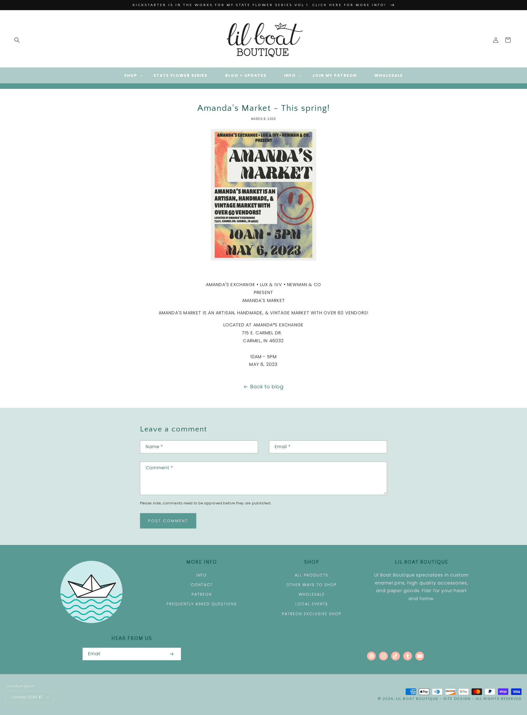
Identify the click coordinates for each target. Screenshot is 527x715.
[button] (17, 40)
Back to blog (267, 386)
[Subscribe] (171, 654)
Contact (202, 584)
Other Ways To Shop (311, 584)
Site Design (457, 698)
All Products (311, 575)
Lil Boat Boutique (417, 698)
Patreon (202, 594)
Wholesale (312, 594)
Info (201, 575)
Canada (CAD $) (27, 697)
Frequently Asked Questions (202, 604)
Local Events (311, 604)
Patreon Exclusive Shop (311, 614)
